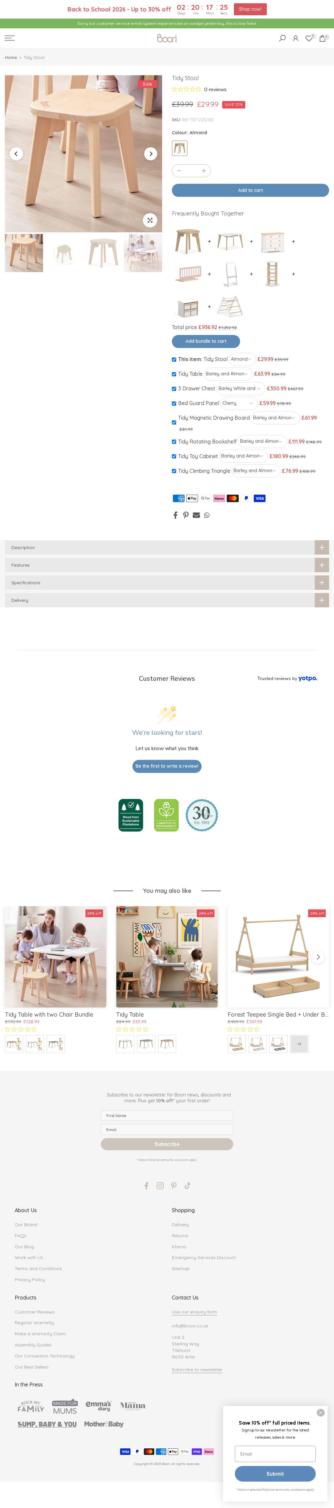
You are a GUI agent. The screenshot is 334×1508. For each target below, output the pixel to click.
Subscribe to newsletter (197, 1369)
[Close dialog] (321, 1413)
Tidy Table (130, 1015)
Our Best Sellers (32, 1367)
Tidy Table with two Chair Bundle (49, 1015)
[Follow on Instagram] (160, 1186)
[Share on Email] (196, 515)
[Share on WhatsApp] (206, 515)
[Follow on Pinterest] (173, 1186)
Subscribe (167, 1144)
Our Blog (24, 1247)
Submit (275, 1474)
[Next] (150, 153)
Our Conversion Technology (45, 1356)
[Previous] (16, 153)
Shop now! (250, 9)
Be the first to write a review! (167, 766)
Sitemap (181, 1268)
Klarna (179, 1247)
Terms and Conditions (38, 1268)
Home (11, 57)
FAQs (20, 1236)
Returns (180, 1236)
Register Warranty (34, 1323)
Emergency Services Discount (204, 1257)
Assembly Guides (33, 1345)
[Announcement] (167, 23)
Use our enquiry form (194, 1312)
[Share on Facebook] (175, 515)
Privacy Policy (30, 1280)
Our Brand (26, 1224)
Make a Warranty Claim (40, 1334)
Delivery (180, 1224)
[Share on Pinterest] (186, 515)
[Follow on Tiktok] (187, 1186)
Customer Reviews (34, 1312)
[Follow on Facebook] (146, 1186)
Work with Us (29, 1257)
